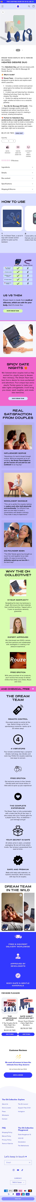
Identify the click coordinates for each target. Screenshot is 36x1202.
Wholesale (5, 1115)
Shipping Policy (7, 1132)
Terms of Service (7, 1143)
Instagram (21, 1111)
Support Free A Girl (24, 1108)
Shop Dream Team (13, 311)
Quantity (4, 138)
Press (4, 1111)
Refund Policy (6, 1136)
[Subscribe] (29, 1162)
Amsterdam (22, 1142)
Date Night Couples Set (26, 1017)
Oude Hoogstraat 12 (24, 1134)
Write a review (18, 1075)
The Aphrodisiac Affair (9, 1018)
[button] (2, 6)
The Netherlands (23, 1146)
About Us (5, 1104)
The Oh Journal (23, 1104)
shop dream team (18, 398)
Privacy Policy (6, 1140)
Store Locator (6, 1108)
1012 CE (20, 1138)
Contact (4, 1119)
